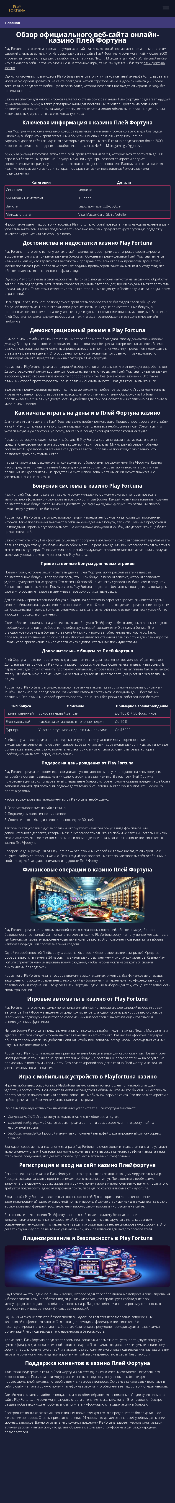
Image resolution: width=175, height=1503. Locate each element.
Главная (12, 22)
